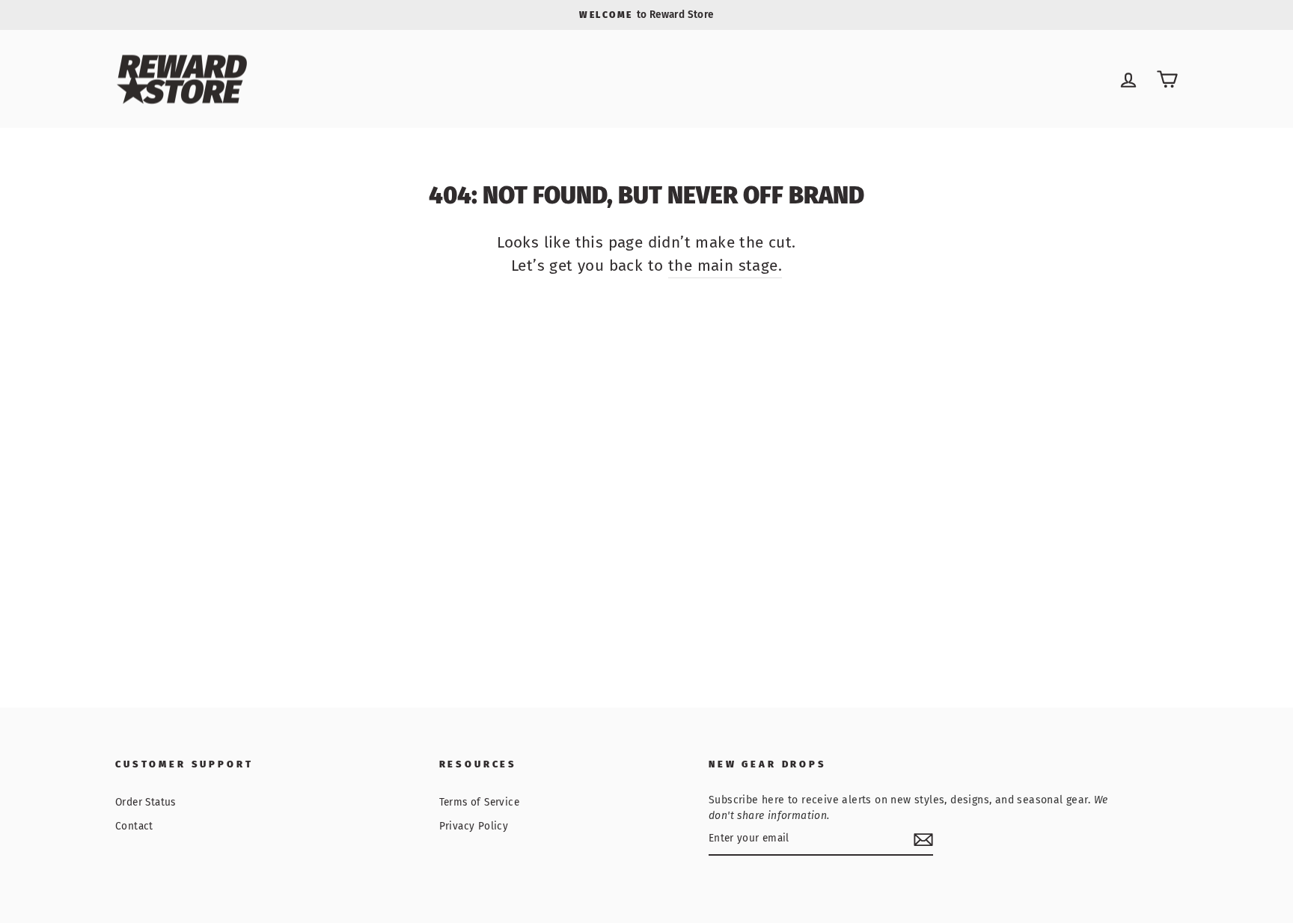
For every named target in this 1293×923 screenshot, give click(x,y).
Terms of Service (479, 802)
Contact (134, 826)
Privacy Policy (474, 826)
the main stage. (725, 266)
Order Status (145, 802)
